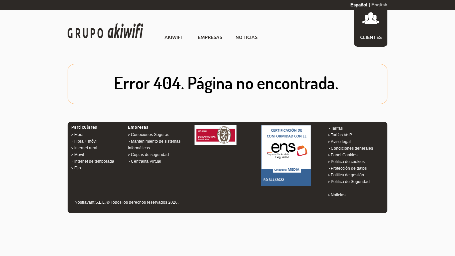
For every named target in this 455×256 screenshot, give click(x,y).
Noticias (338, 195)
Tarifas (337, 128)
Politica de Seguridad (350, 181)
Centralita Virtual (146, 161)
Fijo (77, 168)
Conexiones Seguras (150, 134)
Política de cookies (348, 161)
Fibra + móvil (86, 141)
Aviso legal (341, 141)
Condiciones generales (352, 148)
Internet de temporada (94, 161)
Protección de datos (349, 168)
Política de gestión (347, 175)
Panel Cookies (344, 155)
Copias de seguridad (150, 154)
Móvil (79, 154)
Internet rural (85, 148)
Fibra (79, 134)
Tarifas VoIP (341, 135)
